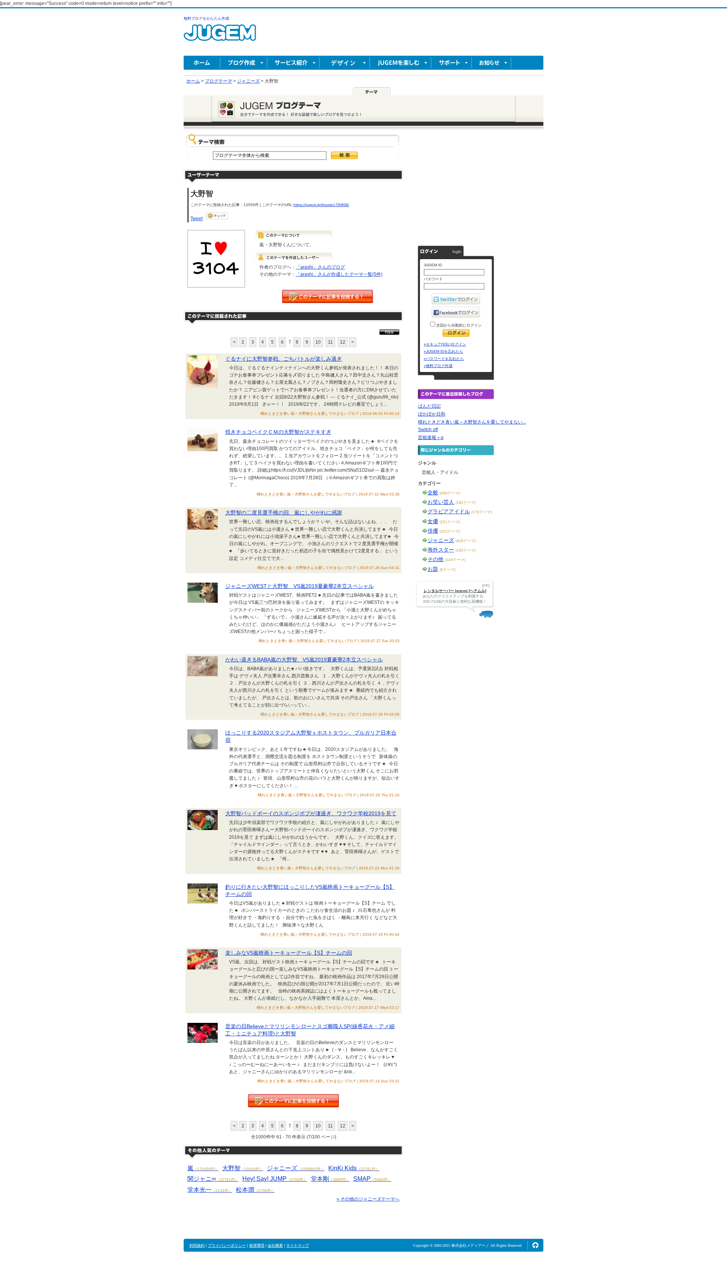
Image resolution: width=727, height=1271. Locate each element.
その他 (435, 559)
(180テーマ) (466, 550)
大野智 (242, 1168)
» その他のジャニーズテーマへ (368, 1199)
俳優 (432, 531)
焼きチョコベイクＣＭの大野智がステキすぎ (278, 432)
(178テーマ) (481, 512)
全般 (432, 492)
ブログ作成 (243, 63)
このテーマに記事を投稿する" (293, 1100)
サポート (451, 63)
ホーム (202, 63)
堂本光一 (209, 1190)
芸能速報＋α (430, 437)
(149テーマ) (455, 560)
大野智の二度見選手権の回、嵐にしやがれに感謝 (283, 513)
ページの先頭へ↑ (535, 1245)
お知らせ (491, 63)
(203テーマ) (450, 531)
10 (318, 342)
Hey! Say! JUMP (274, 1179)
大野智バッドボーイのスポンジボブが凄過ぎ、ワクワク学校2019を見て (310, 813)
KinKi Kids (353, 1168)
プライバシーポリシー (227, 1245)
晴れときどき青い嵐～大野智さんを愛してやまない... (472, 422)
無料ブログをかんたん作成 (206, 18)
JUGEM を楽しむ (400, 63)
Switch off (428, 429)
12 (342, 342)
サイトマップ (297, 1245)
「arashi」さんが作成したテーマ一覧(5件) (339, 274)
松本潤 (255, 1190)
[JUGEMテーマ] (372, 91)
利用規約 (196, 1245)
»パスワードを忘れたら (444, 358)
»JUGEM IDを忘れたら (443, 351)
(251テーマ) (450, 522)
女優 (432, 521)
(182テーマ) (466, 502)
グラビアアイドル (448, 511)
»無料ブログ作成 (438, 366)
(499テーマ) (450, 493)
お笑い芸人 (440, 502)
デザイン (345, 63)
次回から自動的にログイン (458, 325)
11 (330, 342)
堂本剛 (330, 1179)
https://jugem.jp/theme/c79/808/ (321, 205)
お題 (432, 569)
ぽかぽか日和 (431, 414)
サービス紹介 (293, 63)
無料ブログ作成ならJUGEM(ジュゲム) (220, 37)
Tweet (196, 218)
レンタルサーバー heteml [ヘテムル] (455, 591)
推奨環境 (256, 1245)
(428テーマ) (466, 541)
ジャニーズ (295, 1168)
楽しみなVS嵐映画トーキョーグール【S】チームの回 (288, 953)
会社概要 (275, 1245)
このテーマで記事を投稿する (327, 296)
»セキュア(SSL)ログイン (445, 344)
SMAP (372, 1179)
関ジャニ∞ (213, 1179)
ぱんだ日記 (429, 406)
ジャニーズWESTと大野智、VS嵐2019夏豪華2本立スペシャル (299, 586)
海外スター (440, 550)
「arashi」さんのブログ (320, 267)
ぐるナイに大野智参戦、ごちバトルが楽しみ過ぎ (283, 359)
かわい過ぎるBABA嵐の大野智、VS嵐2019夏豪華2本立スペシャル (304, 660)
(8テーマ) (448, 569)
